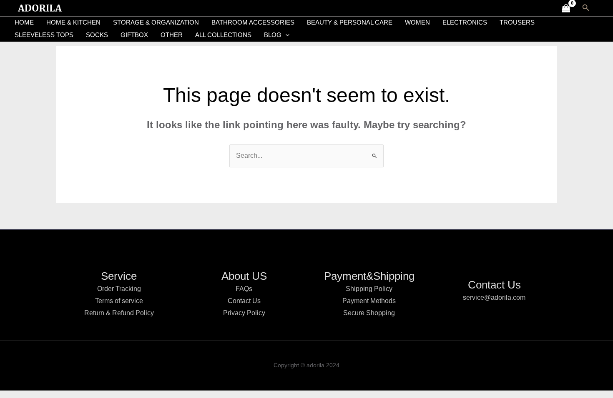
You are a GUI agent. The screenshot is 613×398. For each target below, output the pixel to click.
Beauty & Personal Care (349, 22)
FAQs (244, 288)
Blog (272, 34)
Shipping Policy (369, 288)
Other (172, 34)
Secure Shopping (369, 312)
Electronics (464, 22)
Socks (97, 34)
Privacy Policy (244, 312)
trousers (517, 22)
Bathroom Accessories (252, 22)
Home (24, 22)
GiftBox (134, 34)
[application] (285, 35)
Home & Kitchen (73, 22)
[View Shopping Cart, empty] (566, 8)
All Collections (223, 34)
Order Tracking (119, 288)
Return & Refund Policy (119, 312)
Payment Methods (369, 300)
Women (417, 22)
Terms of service (119, 300)
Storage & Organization (156, 22)
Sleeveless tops (44, 34)
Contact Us (244, 300)
